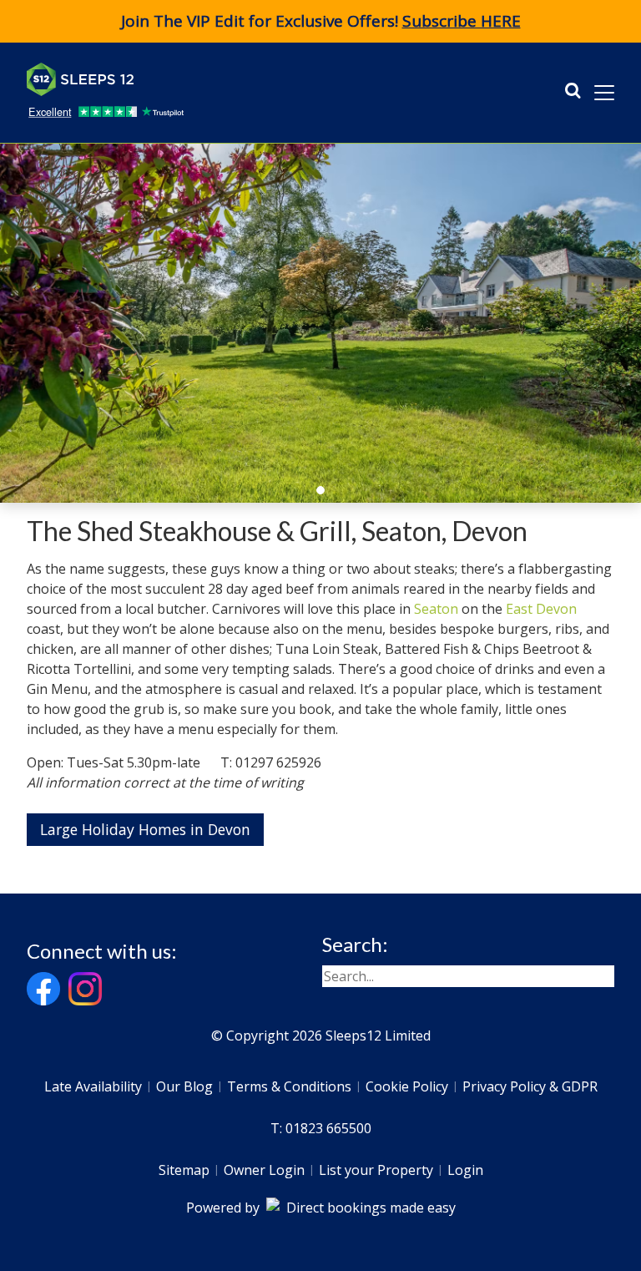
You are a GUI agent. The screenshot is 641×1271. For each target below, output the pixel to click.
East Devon (541, 609)
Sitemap (184, 1170)
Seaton (436, 609)
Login (465, 1170)
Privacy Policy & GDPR (530, 1086)
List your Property (376, 1170)
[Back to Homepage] (152, 79)
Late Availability (93, 1086)
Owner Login (264, 1170)
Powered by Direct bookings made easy (321, 1207)
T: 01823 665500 (320, 1128)
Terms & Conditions (289, 1086)
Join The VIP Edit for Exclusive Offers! (321, 21)
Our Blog (184, 1086)
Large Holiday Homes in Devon (145, 829)
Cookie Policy (407, 1086)
